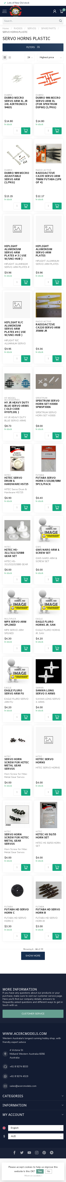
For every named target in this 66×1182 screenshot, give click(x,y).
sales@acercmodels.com (23, 1086)
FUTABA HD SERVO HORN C (16, 911)
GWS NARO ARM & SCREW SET (47, 551)
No (48, 1171)
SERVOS (31, 28)
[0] (61, 11)
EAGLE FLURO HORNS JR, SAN (46, 623)
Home (6, 28)
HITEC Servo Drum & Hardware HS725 (16, 481)
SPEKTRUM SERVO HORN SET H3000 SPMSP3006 (47, 403)
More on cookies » (33, 1175)
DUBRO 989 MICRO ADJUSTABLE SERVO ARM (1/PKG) (16, 177)
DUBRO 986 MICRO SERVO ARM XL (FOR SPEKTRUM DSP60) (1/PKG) (48, 102)
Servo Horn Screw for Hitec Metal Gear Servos (16, 764)
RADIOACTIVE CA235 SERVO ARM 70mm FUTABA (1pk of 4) (48, 177)
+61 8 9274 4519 (19, 1076)
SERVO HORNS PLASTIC (15, 32)
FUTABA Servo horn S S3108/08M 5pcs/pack (48, 481)
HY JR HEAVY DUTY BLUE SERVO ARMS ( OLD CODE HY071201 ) (16, 407)
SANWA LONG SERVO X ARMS (45, 692)
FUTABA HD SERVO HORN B (48, 911)
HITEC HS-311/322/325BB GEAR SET (14, 552)
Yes (40, 1171)
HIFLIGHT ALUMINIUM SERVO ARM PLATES (44, 250)
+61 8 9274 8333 (19, 1066)
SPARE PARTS (48, 28)
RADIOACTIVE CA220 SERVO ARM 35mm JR (48, 327)
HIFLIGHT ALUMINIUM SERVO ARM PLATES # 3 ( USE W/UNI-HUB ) (15, 252)
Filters (31, 47)
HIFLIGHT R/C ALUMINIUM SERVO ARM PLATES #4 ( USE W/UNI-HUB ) (15, 328)
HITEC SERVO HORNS (44, 761)
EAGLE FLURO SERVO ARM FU (14, 692)
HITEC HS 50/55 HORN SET (46, 836)
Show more (33, 955)
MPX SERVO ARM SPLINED (15, 623)
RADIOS (18, 28)
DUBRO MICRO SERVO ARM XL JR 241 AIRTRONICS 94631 (16, 102)
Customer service (33, 1013)
